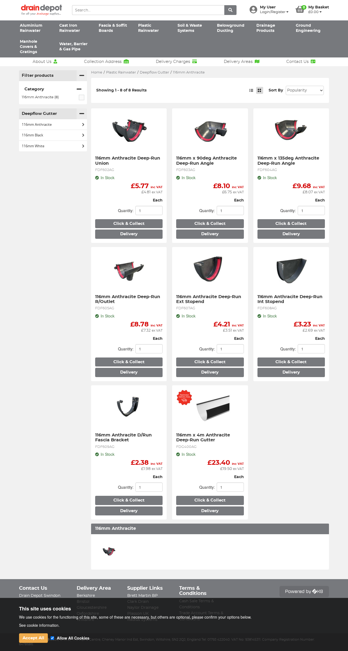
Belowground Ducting (230, 28)
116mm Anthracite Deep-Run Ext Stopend (209, 299)
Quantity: (125, 210)
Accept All (33, 638)
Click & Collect (129, 224)
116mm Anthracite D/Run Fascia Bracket (124, 437)
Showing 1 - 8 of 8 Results (121, 90)
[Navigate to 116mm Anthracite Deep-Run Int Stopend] (291, 270)
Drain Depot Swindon (39, 596)
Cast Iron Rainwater (69, 28)
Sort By (276, 90)
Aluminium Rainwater (31, 28)
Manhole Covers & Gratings (28, 47)
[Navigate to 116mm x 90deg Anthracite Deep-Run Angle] (210, 132)
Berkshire (86, 596)
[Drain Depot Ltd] (41, 10)
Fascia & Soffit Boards (113, 28)
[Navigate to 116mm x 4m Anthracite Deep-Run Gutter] (210, 409)
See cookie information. (39, 625)
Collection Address (103, 62)
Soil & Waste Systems (190, 28)
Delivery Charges (173, 62)
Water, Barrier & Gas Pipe (73, 46)
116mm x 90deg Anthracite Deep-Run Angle (207, 160)
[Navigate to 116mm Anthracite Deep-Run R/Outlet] (129, 270)
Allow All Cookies (73, 638)
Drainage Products (265, 28)
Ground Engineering (308, 28)
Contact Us (297, 62)
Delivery (129, 234)
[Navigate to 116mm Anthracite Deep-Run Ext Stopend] (210, 270)
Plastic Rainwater (148, 28)
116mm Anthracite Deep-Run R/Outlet (128, 299)
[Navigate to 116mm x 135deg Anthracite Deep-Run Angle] (291, 132)
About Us (42, 62)
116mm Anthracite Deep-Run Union (128, 160)
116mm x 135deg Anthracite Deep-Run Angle (289, 160)
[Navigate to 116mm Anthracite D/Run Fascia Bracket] (129, 409)
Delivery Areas (238, 62)
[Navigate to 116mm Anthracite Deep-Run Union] (129, 132)
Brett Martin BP (142, 596)
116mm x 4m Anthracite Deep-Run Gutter (203, 437)
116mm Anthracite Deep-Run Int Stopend (290, 299)
